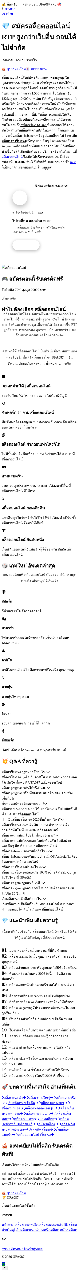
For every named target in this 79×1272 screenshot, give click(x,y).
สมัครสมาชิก (18, 1249)
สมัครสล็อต (68, 1230)
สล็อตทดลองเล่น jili (53, 1224)
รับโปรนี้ (28, 245)
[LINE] (3, 1264)
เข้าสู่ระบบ (35, 1249)
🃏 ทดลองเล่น (36, 69)
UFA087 (9, 9)
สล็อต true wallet (26, 1224)
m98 (73, 162)
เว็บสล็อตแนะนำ (28, 1230)
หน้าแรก (8, 1224)
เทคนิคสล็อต (49, 1230)
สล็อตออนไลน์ (12, 157)
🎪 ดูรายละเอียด (14, 69)
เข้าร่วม (7, 13)
